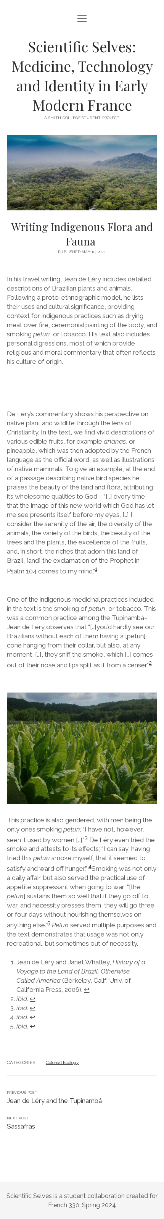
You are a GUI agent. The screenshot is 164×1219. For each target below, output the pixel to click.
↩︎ (86, 989)
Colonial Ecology (62, 1062)
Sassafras (21, 1126)
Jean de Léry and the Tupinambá (54, 1100)
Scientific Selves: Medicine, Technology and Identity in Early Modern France (82, 76)
